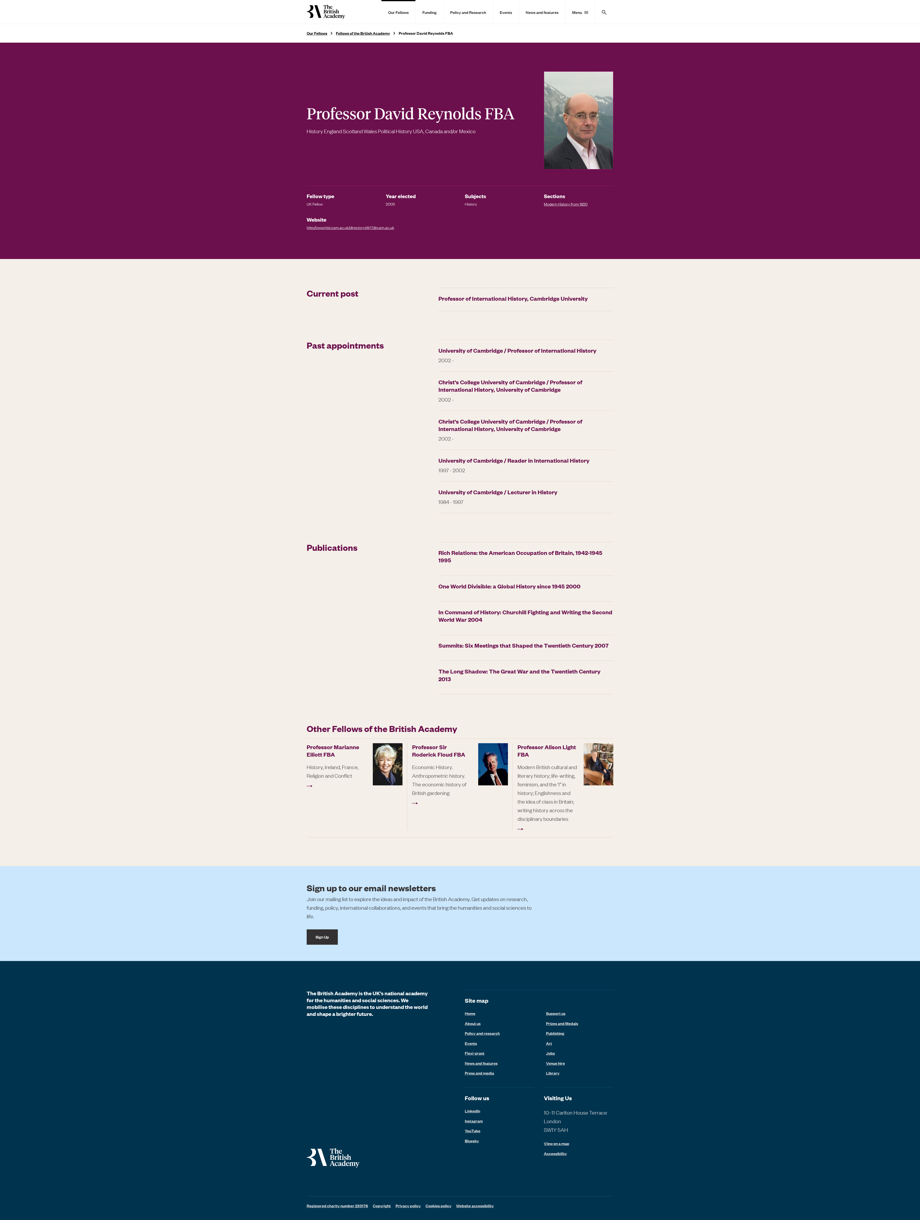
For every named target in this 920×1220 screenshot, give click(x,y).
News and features (542, 12)
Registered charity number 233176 (337, 1205)
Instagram (474, 1120)
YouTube (472, 1130)
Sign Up (322, 936)
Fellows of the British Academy (363, 33)
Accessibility (555, 1153)
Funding (429, 12)
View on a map (556, 1143)
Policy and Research (468, 12)
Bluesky (472, 1140)
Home (470, 1013)
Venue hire (555, 1063)
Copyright (382, 1205)
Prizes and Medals (562, 1023)
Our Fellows (398, 12)
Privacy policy (408, 1205)
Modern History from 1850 (565, 204)
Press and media (479, 1073)
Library (552, 1073)
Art (549, 1043)
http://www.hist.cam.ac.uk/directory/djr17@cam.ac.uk (350, 227)
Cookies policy (438, 1205)
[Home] (326, 12)
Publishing (555, 1033)
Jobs (550, 1053)
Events (506, 12)
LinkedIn (472, 1110)
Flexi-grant (474, 1053)
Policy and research (482, 1033)
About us (473, 1023)
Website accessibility (475, 1205)
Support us (555, 1013)
